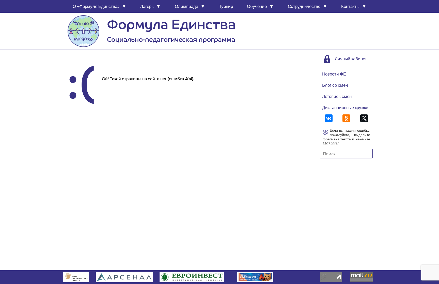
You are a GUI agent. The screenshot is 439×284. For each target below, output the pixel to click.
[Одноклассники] (346, 118)
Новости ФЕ (334, 74)
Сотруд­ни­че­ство (304, 6)
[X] (364, 118)
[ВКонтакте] (329, 118)
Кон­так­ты (350, 6)
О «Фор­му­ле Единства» (96, 6)
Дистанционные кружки (345, 107)
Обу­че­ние (257, 6)
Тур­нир (226, 6)
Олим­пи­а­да (186, 6)
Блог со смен (335, 85)
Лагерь (147, 6)
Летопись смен (337, 96)
